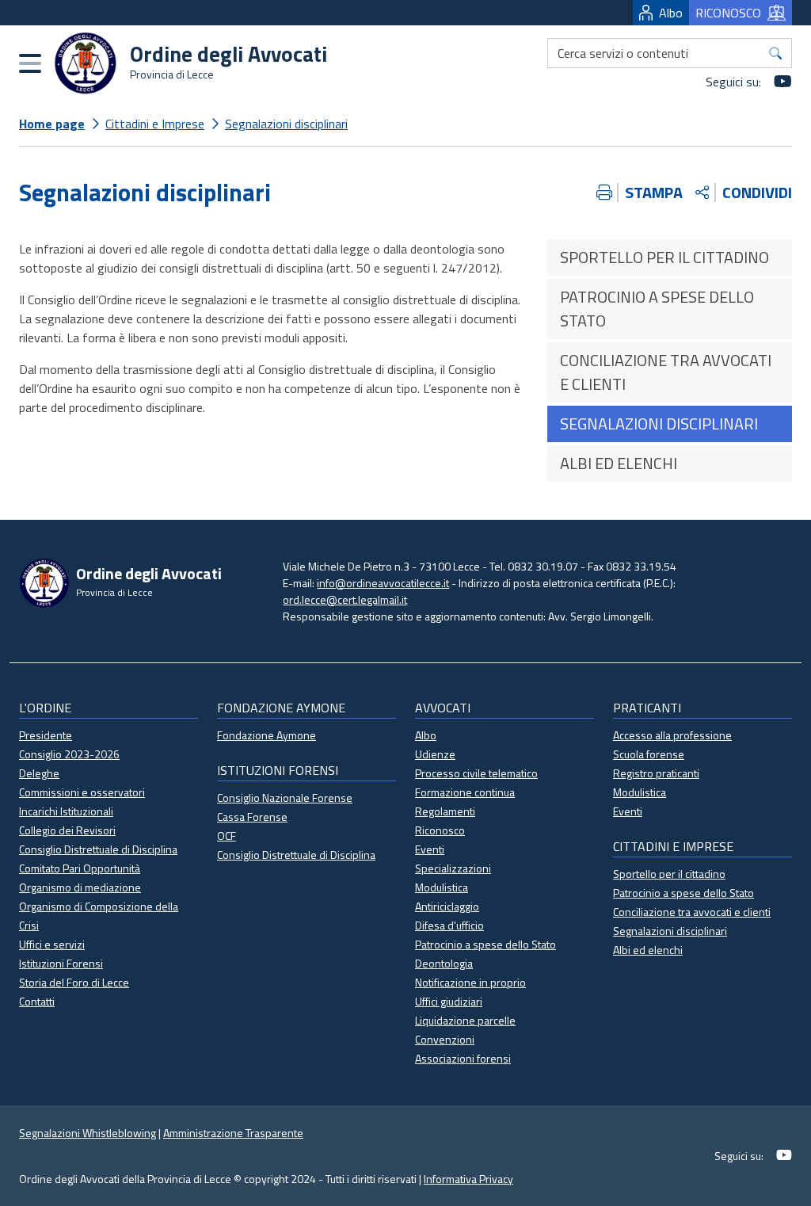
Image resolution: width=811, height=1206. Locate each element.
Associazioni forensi (463, 1058)
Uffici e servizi (52, 944)
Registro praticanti (656, 773)
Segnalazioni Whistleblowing (87, 1132)
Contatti (37, 1001)
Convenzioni (444, 1039)
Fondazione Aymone (266, 735)
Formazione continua (465, 792)
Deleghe (39, 773)
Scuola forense (648, 754)
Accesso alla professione (672, 735)
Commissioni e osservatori (82, 792)
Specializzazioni (453, 868)
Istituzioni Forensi (61, 963)
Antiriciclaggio (447, 906)
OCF (226, 835)
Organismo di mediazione (80, 887)
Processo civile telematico (476, 773)
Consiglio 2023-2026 (69, 754)
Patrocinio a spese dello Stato (485, 944)
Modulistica (441, 887)
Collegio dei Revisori (67, 830)
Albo (671, 12)
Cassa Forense (252, 816)
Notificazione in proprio (470, 982)
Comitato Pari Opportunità (79, 868)
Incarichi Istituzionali (66, 811)
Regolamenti (445, 811)
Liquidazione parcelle (465, 1020)
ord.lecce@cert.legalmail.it (345, 599)
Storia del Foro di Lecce (74, 982)
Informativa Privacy (468, 1178)
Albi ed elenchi (648, 949)
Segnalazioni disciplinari (286, 123)
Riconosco (440, 830)
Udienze (435, 754)
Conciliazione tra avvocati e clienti (692, 911)
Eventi (429, 849)
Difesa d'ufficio (449, 925)
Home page (52, 123)
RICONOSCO (728, 12)
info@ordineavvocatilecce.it (383, 582)
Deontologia (444, 963)
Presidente (45, 735)
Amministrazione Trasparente (233, 1132)
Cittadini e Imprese (154, 123)
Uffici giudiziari (448, 1001)
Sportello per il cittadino (669, 873)
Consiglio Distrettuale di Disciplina (98, 849)
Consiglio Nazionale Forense (284, 797)
